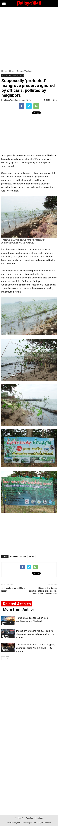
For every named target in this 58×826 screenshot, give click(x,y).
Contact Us (19, 818)
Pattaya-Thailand (16, 75)
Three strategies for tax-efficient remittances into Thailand (32, 619)
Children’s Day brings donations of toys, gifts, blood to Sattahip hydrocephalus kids (43, 590)
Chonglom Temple (18, 556)
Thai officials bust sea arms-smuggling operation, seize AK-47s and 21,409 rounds (35, 648)
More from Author (18, 609)
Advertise (29, 818)
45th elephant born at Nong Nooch (13, 589)
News (4, 75)
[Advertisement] (29, 38)
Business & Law (6, 623)
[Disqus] (29, 701)
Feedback (39, 818)
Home (4, 71)
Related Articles (17, 604)
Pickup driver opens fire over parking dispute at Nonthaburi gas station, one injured (35, 634)
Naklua (31, 556)
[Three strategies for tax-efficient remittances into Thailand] (8, 620)
